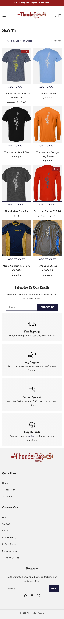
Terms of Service (10, 557)
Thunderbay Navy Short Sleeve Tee (16, 95)
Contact (6, 524)
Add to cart (16, 86)
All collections (9, 489)
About (5, 517)
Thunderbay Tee (47, 93)
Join (54, 588)
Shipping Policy (10, 551)
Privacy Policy (9, 537)
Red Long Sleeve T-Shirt (47, 211)
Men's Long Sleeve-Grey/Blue (47, 267)
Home (5, 483)
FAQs (5, 530)
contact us (33, 435)
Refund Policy (9, 544)
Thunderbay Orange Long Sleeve (47, 154)
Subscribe (47, 307)
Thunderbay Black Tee (16, 152)
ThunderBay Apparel (36, 613)
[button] (4, 15)
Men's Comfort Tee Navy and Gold (16, 267)
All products (8, 496)
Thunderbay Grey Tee (17, 211)
